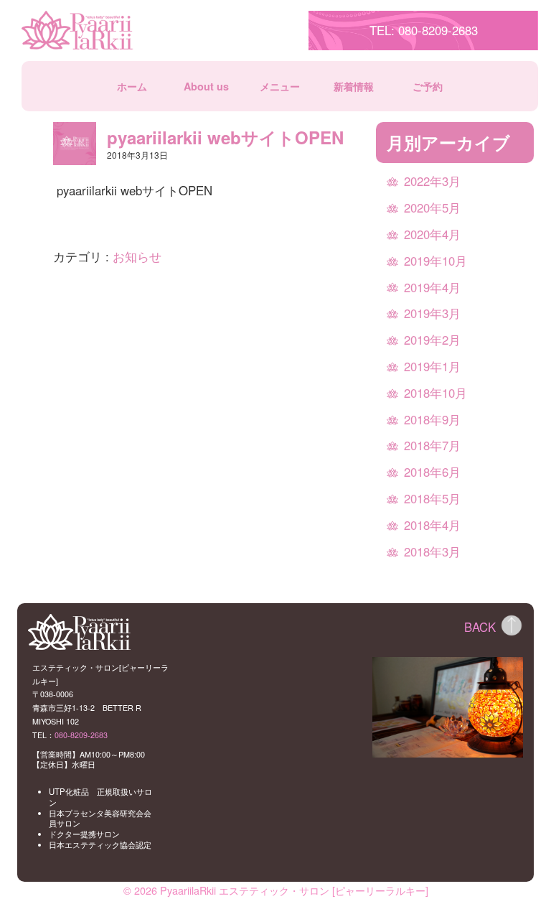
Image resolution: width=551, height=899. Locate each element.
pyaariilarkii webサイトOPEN (225, 137)
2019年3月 (432, 313)
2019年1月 (432, 366)
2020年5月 (432, 207)
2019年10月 (435, 260)
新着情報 (354, 86)
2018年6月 (432, 471)
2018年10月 (435, 392)
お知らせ (137, 256)
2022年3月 (432, 181)
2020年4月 (432, 234)
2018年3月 (432, 551)
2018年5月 (432, 498)
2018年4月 (432, 525)
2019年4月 (432, 287)
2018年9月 (432, 419)
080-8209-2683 (81, 735)
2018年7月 (432, 445)
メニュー (280, 86)
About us (206, 86)
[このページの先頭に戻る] (511, 625)
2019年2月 (432, 339)
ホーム (132, 86)
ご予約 (428, 86)
